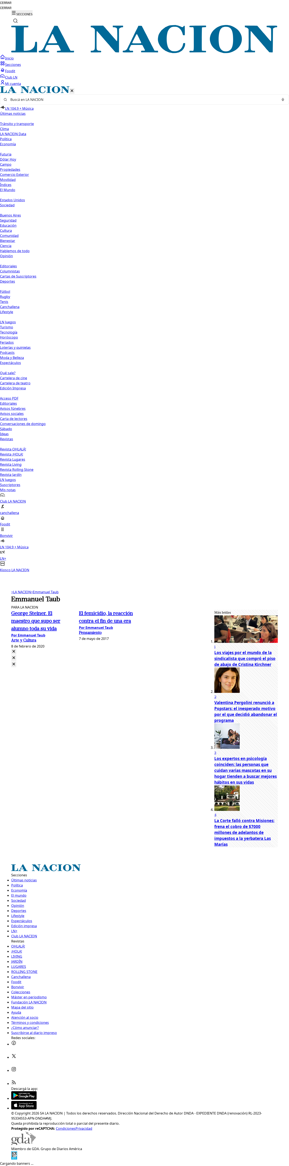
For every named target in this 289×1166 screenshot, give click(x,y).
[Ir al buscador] (15, 21)
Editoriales (8, 266)
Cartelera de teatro (15, 383)
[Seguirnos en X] (13, 1057)
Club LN (11, 77)
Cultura (6, 230)
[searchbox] (142, 99)
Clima (4, 128)
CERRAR (5, 2)
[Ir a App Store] (24, 1108)
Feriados (7, 342)
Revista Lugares (12, 459)
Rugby (5, 296)
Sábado (6, 429)
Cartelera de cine (13, 378)
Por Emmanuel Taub (28, 635)
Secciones (13, 64)
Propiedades (10, 169)
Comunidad (9, 235)
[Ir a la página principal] (144, 52)
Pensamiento (90, 633)
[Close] (13, 652)
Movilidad (8, 179)
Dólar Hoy (8, 159)
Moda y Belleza (12, 357)
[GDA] (23, 1143)
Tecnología (8, 332)
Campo (5, 164)
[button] (144, 329)
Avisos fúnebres (13, 408)
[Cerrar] (71, 91)
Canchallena (9, 306)
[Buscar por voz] (283, 99)
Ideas (4, 434)
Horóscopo (9, 337)
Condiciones (66, 1128)
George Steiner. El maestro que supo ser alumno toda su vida (35, 621)
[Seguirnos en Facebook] (13, 1044)
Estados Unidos (12, 200)
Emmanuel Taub (45, 592)
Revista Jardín (11, 474)
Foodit (10, 71)
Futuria (5, 154)
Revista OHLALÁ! (13, 449)
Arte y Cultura (23, 641)
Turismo (6, 327)
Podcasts (7, 352)
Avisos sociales (12, 413)
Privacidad (84, 1128)
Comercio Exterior (14, 174)
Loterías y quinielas (15, 347)
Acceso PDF (9, 398)
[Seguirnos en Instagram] (13, 1070)
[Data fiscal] (14, 1158)
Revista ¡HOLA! (11, 454)
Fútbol (5, 291)
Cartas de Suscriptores (18, 276)
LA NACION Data (13, 134)
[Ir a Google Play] (24, 1098)
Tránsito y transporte (17, 123)
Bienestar (7, 240)
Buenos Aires (10, 215)
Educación (8, 225)
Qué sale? (7, 373)
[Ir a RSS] (13, 1083)
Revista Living (11, 464)
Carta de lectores (13, 418)
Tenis (4, 301)
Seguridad (8, 220)
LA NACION (21, 592)
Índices (5, 184)
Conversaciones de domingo (23, 423)
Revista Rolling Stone (16, 469)
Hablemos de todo (15, 251)
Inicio (9, 58)
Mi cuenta (13, 83)
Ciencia (5, 245)
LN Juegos (8, 322)
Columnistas (10, 271)
